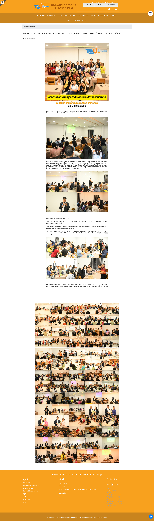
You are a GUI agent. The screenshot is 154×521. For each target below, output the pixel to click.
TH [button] (150, 14)
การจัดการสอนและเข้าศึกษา (67, 15)
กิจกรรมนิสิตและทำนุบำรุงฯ (100, 15)
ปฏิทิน (113, 15)
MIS (84, 21)
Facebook (112, 5)
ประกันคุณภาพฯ (83, 15)
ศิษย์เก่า (100, 5)
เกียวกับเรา (51, 15)
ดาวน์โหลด (76, 21)
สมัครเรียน (89, 5)
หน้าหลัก (42, 15)
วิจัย (68, 21)
